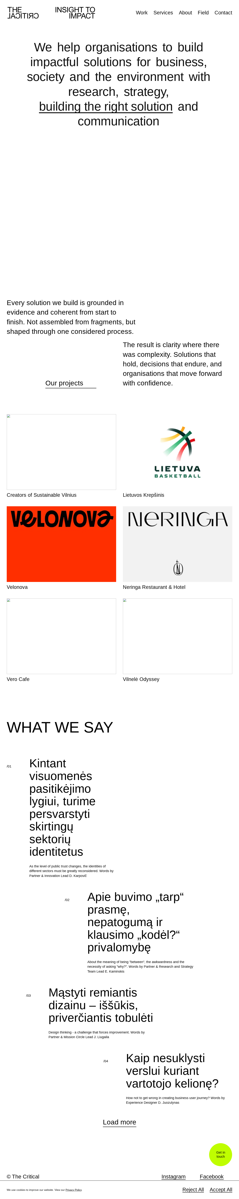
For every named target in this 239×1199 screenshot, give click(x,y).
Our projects (70, 368)
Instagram (174, 1177)
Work (142, 13)
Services (163, 13)
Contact (223, 13)
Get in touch (220, 1155)
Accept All (221, 1189)
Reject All (193, 1189)
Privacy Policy (74, 1189)
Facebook (212, 1177)
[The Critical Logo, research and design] (51, 12)
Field (203, 13)
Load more (119, 1107)
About (185, 13)
